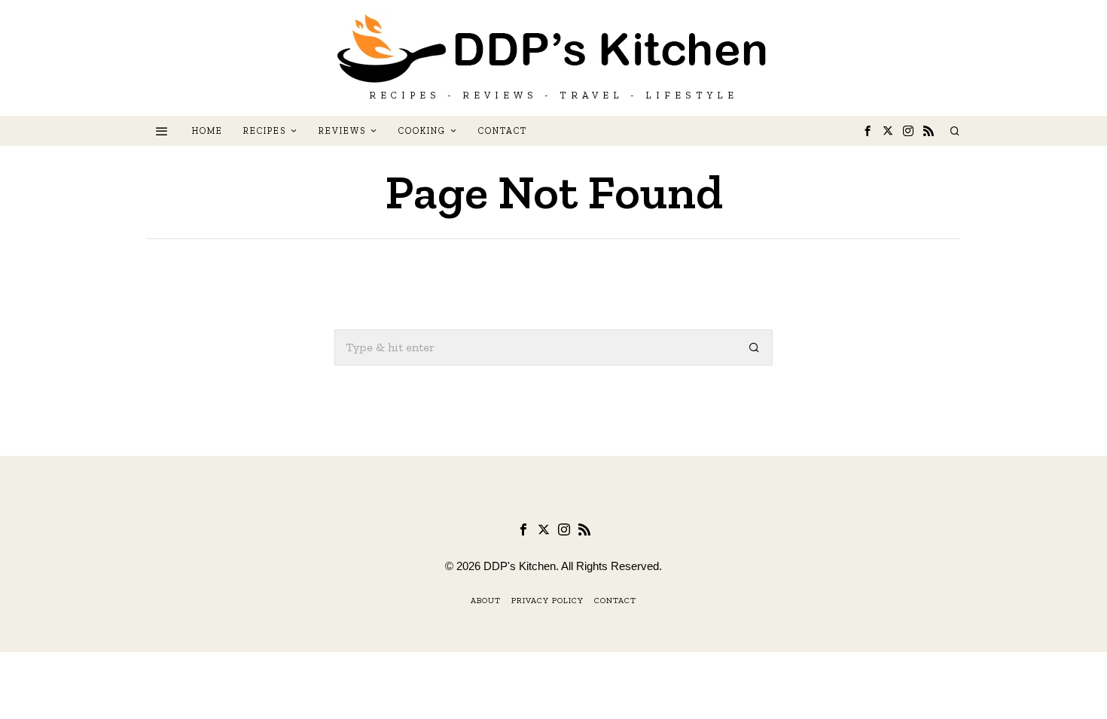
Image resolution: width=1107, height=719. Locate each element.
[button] (754, 347)
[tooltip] (867, 131)
